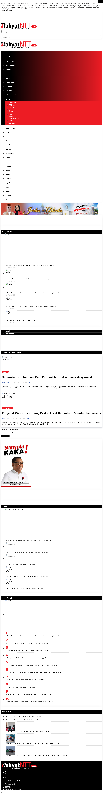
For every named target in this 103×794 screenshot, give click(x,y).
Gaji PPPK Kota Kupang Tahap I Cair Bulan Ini (20, 320)
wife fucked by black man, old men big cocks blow (22, 719)
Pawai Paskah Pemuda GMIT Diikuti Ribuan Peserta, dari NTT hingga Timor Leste (32, 279)
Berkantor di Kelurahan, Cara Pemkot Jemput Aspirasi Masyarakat (47, 377)
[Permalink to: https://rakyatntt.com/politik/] (9, 507)
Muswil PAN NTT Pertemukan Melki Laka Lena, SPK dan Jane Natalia (28, 552)
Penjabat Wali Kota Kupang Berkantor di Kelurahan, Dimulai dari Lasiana (51, 413)
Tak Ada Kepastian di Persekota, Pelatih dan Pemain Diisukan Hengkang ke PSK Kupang (34, 293)
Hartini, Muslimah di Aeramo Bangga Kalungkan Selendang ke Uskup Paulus (30, 701)
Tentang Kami (10, 784)
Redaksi (7, 786)
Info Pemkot (7, 408)
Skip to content (6, 11)
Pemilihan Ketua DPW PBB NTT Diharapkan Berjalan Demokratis (27, 576)
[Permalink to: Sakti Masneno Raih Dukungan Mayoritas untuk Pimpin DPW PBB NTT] (20, 523)
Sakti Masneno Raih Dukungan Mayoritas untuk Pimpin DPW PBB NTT (28, 540)
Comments (9, 334)
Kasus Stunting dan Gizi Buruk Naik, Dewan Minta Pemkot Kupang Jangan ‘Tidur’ (32, 306)
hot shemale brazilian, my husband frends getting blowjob (24, 716)
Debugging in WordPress (18, 7)
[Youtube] (5, 778)
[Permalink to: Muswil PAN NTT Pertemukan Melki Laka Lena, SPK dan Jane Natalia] (10, 547)
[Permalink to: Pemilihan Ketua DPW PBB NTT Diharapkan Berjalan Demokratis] (10, 571)
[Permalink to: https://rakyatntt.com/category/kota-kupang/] (15, 232)
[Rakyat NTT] (19, 26)
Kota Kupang (6, 382)
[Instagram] (5, 776)
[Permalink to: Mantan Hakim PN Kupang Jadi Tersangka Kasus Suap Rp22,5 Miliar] (10, 726)
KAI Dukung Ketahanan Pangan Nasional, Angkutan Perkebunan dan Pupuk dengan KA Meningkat (38, 755)
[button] (100, 1)
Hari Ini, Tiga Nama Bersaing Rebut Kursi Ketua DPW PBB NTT (25, 588)
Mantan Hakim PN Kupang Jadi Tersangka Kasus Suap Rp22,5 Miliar (27, 731)
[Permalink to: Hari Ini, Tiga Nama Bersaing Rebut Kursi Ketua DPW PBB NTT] (10, 583)
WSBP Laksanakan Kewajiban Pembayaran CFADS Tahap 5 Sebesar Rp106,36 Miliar (33, 743)
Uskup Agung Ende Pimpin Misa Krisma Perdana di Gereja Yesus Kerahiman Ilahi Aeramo (34, 672)
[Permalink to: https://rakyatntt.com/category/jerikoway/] (11, 712)
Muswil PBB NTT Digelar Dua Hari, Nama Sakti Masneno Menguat (27, 650)
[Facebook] (5, 772)
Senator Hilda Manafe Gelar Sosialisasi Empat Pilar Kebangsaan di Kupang (30, 265)
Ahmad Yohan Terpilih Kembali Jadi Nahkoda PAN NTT (23, 564)
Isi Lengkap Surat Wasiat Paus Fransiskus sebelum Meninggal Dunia (27, 658)
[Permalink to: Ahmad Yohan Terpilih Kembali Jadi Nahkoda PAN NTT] (10, 559)
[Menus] (1, 12)
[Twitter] (5, 774)
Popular (8, 331)
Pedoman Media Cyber (13, 789)
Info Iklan (8, 788)
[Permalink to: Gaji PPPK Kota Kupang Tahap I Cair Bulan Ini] (10, 315)
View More (5, 436)
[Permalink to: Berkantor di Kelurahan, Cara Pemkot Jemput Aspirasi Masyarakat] (9, 364)
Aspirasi (6, 372)
